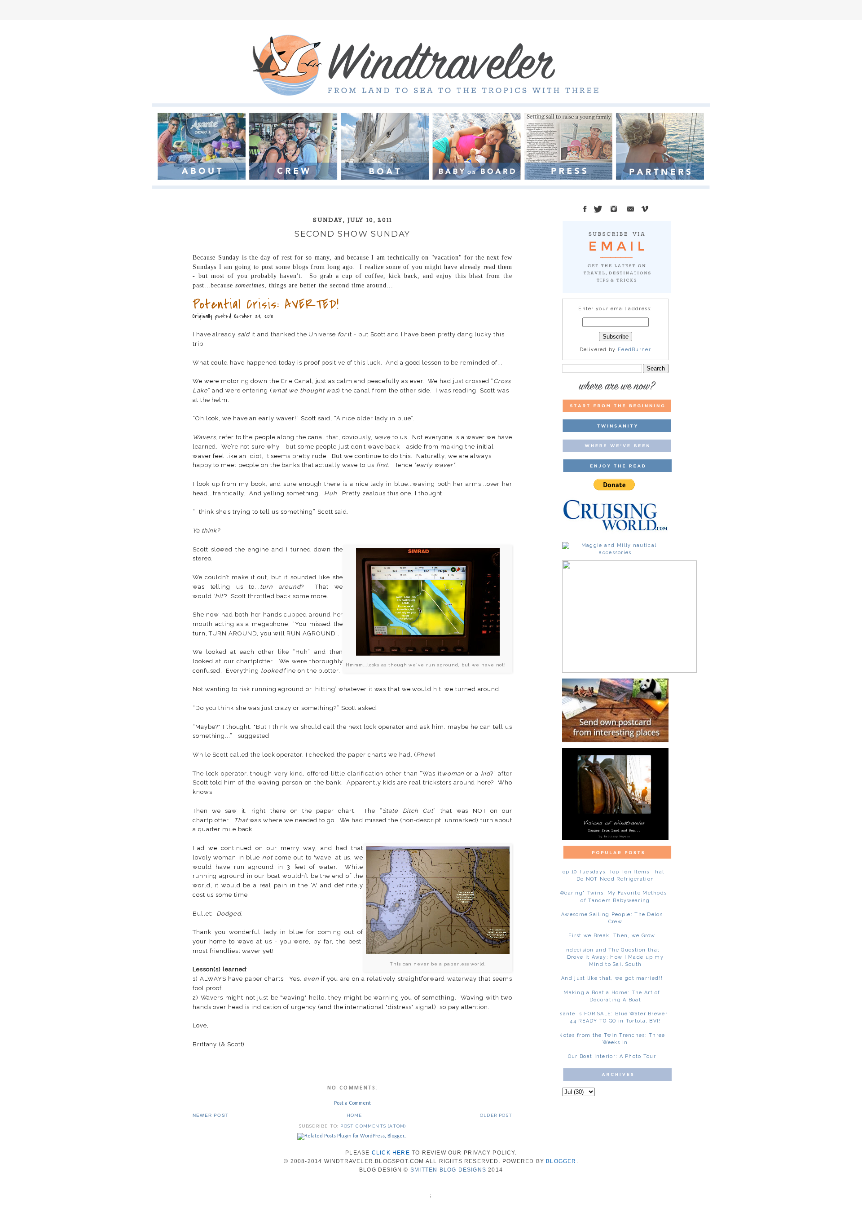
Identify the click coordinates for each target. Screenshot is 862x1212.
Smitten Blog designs (448, 1170)
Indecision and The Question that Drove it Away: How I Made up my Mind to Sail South (614, 957)
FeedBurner (634, 350)
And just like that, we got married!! (612, 978)
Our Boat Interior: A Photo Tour (612, 1056)
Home (354, 1115)
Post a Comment (352, 1103)
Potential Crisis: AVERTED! (266, 304)
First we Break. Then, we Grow (611, 936)
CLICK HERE (391, 1153)
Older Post (496, 1115)
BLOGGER (561, 1161)
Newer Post (211, 1115)
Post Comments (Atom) (373, 1126)
